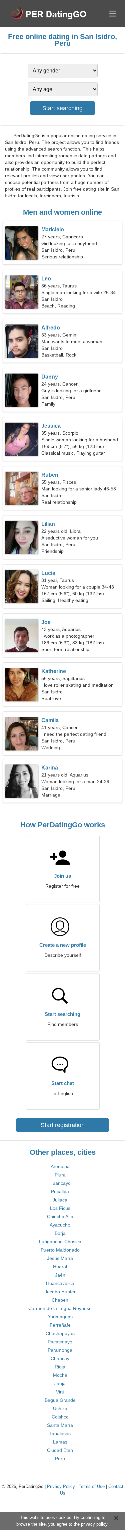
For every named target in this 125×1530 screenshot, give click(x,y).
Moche (60, 1375)
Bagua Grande (60, 1400)
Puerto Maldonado (60, 1250)
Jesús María (60, 1258)
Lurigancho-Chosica (60, 1241)
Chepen (60, 1300)
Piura (60, 1174)
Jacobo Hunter (60, 1291)
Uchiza (60, 1408)
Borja (60, 1233)
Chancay (60, 1358)
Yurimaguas (60, 1316)
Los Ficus (60, 1208)
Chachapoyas (60, 1333)
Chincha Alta (60, 1216)
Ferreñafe (60, 1325)
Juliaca (60, 1200)
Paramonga (60, 1350)
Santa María (60, 1425)
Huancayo (60, 1183)
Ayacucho (60, 1225)
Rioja (60, 1366)
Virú (60, 1391)
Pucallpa (60, 1191)
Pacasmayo (60, 1341)
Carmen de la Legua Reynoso (60, 1308)
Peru (60, 1458)
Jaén (60, 1275)
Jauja (60, 1383)
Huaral (60, 1266)
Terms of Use (92, 1486)
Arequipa (60, 1166)
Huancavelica (60, 1283)
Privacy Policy (61, 1486)
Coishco (60, 1416)
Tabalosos (60, 1433)
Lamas (60, 1442)
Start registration (63, 1125)
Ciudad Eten (60, 1450)
